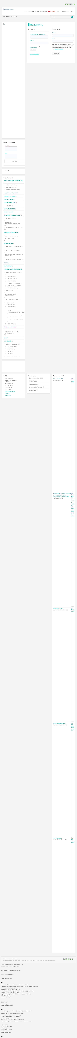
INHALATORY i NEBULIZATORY (14, 272)
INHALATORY (11, 281)
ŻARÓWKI (8, 205)
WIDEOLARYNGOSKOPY (12, 189)
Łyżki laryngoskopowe (12, 356)
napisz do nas (8, 395)
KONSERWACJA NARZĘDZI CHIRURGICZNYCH (12, 237)
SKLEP (58, 11)
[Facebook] (68, 4)
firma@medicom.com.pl (10, 391)
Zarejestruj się (56, 53)
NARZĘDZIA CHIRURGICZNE (11, 232)
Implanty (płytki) (12, 346)
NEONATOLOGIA (8, 243)
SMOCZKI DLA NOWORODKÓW (14, 259)
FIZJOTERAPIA (11, 278)
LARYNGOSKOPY (10, 187)
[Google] (72, 4)
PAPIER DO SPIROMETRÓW (16, 316)
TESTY (6, 338)
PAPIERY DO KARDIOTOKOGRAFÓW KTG (12, 223)
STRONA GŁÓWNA (6, 16)
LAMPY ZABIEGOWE (9, 208)
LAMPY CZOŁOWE (9, 199)
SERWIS (64, 11)
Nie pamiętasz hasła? (34, 54)
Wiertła (9, 353)
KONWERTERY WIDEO (9, 196)
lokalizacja (7, 393)
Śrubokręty (10, 349)
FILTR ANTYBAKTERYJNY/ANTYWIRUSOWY (17, 311)
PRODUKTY (43, 11)
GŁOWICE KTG (10, 218)
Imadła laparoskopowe (33, 384)
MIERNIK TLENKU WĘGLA (13, 299)
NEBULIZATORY (12, 288)
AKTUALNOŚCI (30, 11)
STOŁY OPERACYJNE (9, 327)
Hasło (34, 40)
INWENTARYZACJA (33, 381)
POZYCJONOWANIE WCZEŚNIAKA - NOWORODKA (14, 255)
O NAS (37, 11)
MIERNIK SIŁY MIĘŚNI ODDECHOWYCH (10, 295)
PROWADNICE (7, 266)
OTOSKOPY (9, 302)
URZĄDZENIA (11, 323)
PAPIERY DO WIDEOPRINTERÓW (14, 227)
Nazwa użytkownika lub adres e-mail (39, 34)
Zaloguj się (33, 49)
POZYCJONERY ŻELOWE (12, 250)
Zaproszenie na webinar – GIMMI (36, 378)
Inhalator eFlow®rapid (14, 283)
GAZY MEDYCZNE (10, 185)
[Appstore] (70, 4)
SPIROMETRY (9, 304)
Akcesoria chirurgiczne (12, 344)
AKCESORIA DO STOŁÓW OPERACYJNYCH (11, 332)
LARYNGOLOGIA (8, 212)
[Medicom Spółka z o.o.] (8, 9)
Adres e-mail (57, 32)
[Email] (66, 4)
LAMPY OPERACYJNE (9, 202)
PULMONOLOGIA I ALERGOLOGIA (13, 269)
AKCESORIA (11, 276)
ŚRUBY (9, 351)
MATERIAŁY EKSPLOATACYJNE (12, 215)
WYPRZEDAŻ (51, 11)
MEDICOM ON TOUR (33, 390)
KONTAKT (70, 11)
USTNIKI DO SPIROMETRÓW (16, 320)
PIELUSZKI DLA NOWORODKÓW (14, 246)
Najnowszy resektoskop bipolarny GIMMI (37, 387)
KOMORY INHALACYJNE (14, 285)
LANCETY (8, 290)
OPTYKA (6, 262)
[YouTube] (74, 4)
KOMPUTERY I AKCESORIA (11, 193)
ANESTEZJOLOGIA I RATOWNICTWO (13, 180)
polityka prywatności (59, 49)
